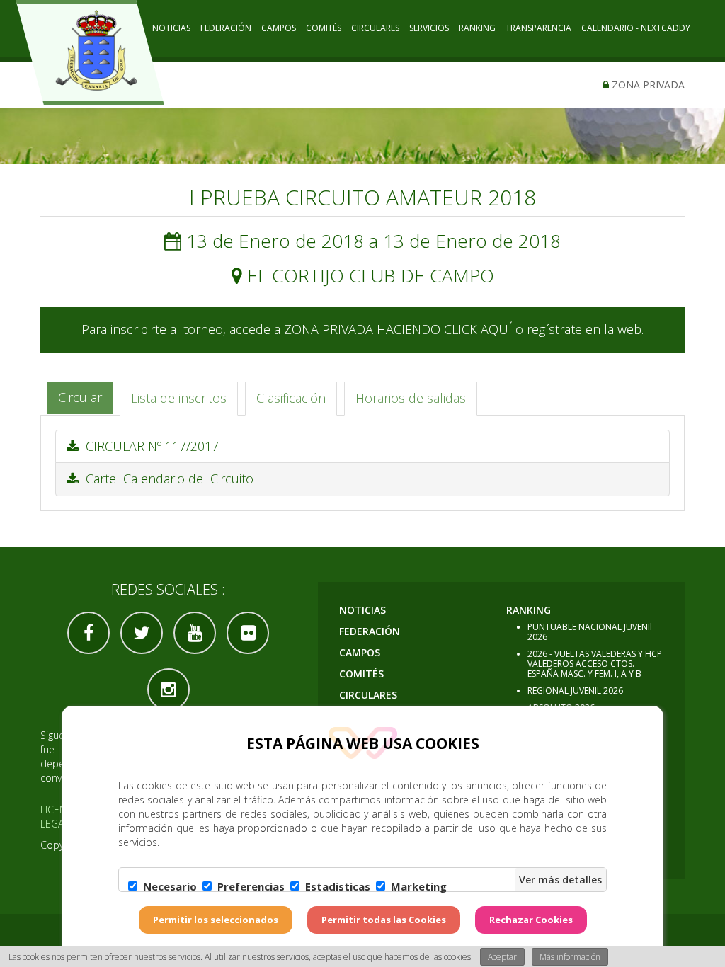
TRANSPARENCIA (538, 28)
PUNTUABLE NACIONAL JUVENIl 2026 (589, 632)
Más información (570, 957)
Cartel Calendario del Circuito (166, 478)
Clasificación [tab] (291, 397)
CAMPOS (278, 28)
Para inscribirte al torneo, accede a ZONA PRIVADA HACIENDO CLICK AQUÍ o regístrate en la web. (362, 329)
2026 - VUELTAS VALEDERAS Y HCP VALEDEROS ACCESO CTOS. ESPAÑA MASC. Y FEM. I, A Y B (594, 664)
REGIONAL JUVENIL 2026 (575, 691)
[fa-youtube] (194, 633)
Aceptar (502, 957)
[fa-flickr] (248, 633)
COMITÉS (361, 673)
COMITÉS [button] (323, 28)
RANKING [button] (477, 28)
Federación (225, 28)
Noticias (171, 28)
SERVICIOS (429, 28)
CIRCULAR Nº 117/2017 (149, 445)
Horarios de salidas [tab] (410, 397)
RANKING (528, 610)
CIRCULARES (375, 28)
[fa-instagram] (168, 689)
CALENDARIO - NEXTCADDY (635, 28)
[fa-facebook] (88, 633)
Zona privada (647, 84)
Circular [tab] (80, 397)
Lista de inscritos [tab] (179, 397)
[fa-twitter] (141, 633)
